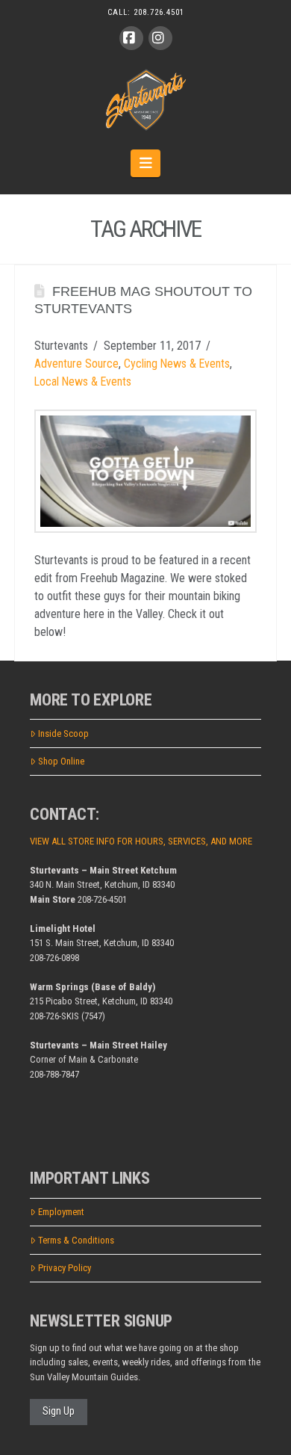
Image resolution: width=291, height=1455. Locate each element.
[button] (146, 162)
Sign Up (59, 1411)
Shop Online (61, 761)
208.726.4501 (159, 12)
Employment (61, 1211)
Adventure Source (76, 363)
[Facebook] (131, 38)
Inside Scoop (63, 733)
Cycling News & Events (177, 363)
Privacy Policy (64, 1267)
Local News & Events (82, 381)
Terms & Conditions (76, 1240)
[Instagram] (160, 38)
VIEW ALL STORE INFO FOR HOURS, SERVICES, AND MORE (141, 841)
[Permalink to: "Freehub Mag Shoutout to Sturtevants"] (145, 471)
